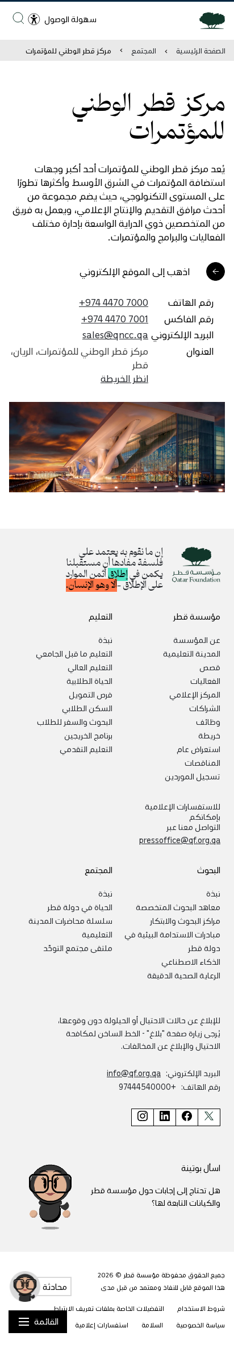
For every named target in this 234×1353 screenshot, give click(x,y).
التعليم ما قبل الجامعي (74, 653)
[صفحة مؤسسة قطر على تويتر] (209, 1117)
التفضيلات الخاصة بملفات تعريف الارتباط (108, 1308)
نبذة (105, 639)
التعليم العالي (90, 667)
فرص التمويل (90, 694)
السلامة (152, 1325)
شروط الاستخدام (201, 1308)
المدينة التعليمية (191, 653)
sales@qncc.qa (115, 334)
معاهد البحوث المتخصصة (178, 907)
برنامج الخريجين (88, 735)
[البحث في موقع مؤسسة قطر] (18, 17)
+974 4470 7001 (114, 318)
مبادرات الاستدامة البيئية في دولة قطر (172, 941)
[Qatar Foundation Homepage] (207, 20)
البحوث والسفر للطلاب (74, 721)
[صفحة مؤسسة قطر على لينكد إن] (164, 1117)
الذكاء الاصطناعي (190, 961)
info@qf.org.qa (134, 1073)
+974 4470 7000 (113, 302)
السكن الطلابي (87, 708)
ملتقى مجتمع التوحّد (77, 948)
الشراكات (204, 708)
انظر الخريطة (124, 378)
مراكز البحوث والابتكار (185, 920)
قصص (209, 667)
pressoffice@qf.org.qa (179, 840)
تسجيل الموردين (192, 776)
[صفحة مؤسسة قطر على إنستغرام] (142, 1117)
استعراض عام (198, 749)
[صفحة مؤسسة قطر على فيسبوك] (187, 1117)
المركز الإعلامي (194, 694)
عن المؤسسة (196, 639)
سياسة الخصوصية (200, 1325)
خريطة (209, 735)
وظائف (208, 721)
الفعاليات (205, 680)
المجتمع (143, 50)
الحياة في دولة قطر (79, 907)
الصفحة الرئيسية (200, 50)
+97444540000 (147, 1086)
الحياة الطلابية (89, 680)
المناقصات (202, 762)
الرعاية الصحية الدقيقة (183, 975)
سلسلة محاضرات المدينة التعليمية (70, 927)
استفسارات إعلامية (101, 1325)
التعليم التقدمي (86, 749)
